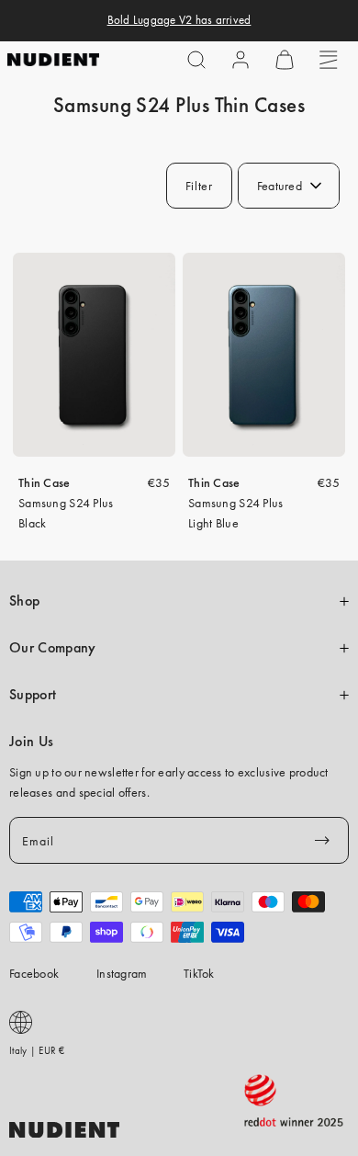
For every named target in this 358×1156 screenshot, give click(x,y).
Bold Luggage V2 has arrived (179, 20)
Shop (24, 601)
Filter (199, 185)
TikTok (199, 973)
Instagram (122, 973)
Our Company (52, 648)
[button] (196, 60)
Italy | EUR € (37, 1050)
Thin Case (44, 482)
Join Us (31, 741)
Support (32, 695)
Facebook (34, 973)
